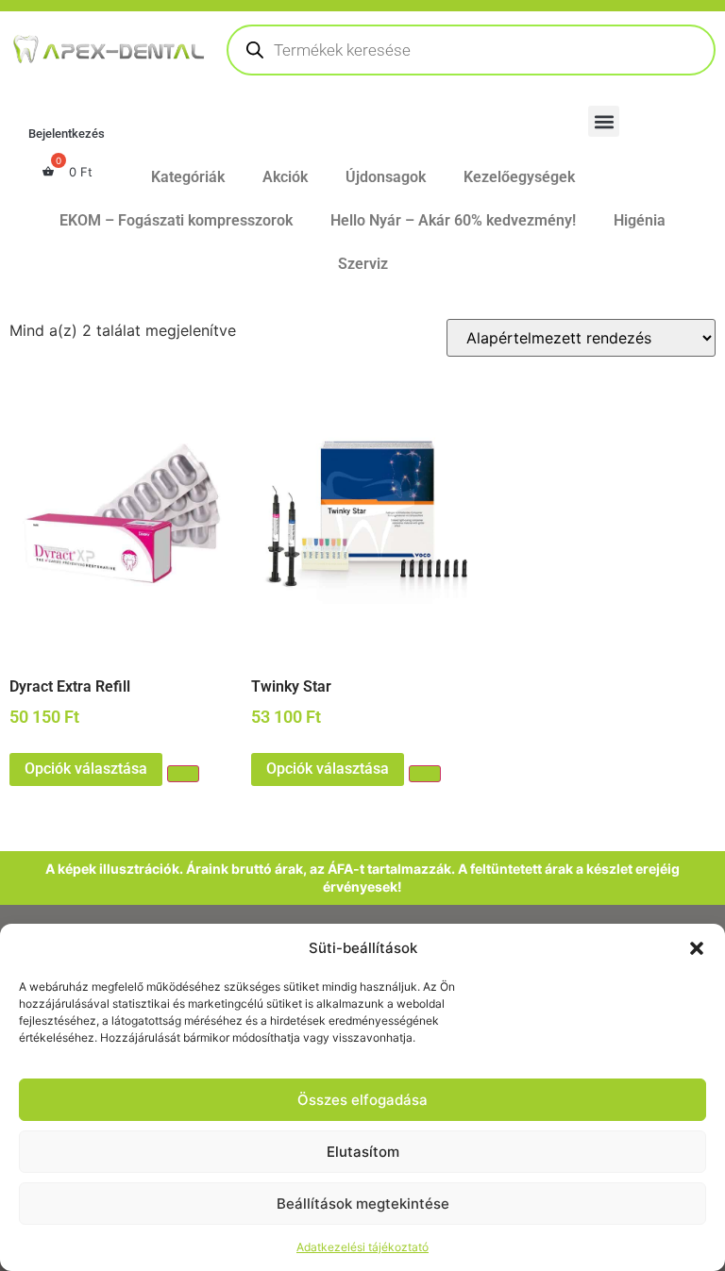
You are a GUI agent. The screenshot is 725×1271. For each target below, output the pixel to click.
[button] (696, 948)
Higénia (640, 220)
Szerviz (363, 264)
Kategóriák (188, 177)
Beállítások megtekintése (363, 1203)
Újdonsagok (386, 177)
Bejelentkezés (66, 133)
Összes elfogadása (362, 1100)
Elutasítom (363, 1152)
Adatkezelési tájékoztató (362, 1247)
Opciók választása (86, 769)
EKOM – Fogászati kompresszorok (176, 220)
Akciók (285, 177)
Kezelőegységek (519, 177)
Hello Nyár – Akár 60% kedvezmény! (453, 220)
